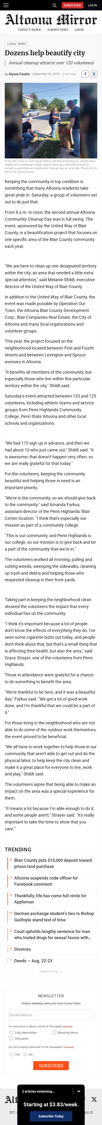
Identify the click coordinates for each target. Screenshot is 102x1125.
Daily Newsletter (26, 1032)
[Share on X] (94, 73)
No (31, 1054)
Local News (16, 43)
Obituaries (21, 1038)
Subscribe (72, 5)
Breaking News (68, 1032)
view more (49, 971)
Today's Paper (29, 29)
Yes (17, 1054)
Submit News (57, 29)
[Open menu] (6, 5)
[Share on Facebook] (85, 73)
